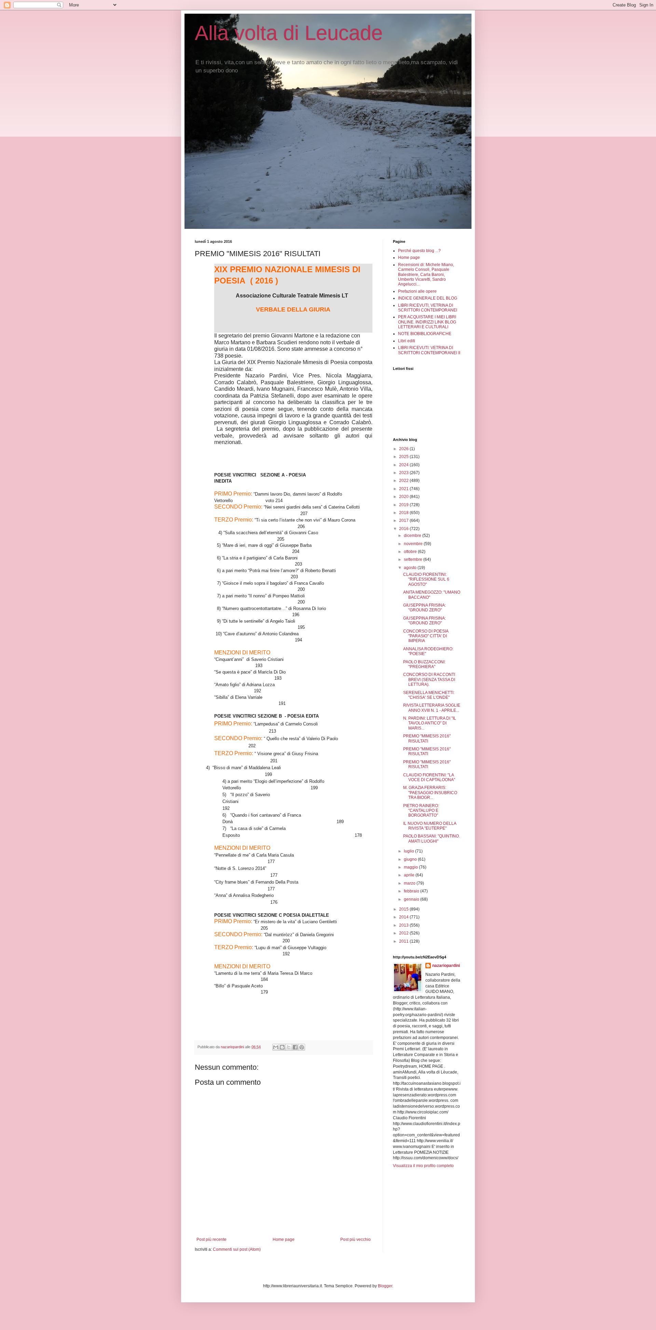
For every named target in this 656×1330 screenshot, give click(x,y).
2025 (404, 456)
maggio (411, 867)
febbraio (412, 891)
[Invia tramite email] (275, 1047)
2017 (404, 520)
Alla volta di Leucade (289, 33)
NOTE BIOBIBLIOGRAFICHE (424, 333)
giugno (411, 859)
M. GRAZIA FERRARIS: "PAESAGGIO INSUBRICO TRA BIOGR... (430, 792)
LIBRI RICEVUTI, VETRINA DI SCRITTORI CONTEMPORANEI (427, 308)
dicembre (413, 535)
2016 (404, 528)
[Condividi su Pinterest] (301, 1047)
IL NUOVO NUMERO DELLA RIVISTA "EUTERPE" (429, 826)
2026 (404, 448)
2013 (404, 925)
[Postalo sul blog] (282, 1047)
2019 (404, 504)
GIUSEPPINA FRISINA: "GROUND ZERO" (424, 607)
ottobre (411, 551)
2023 (404, 472)
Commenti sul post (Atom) (237, 1249)
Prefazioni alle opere (417, 291)
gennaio (412, 899)
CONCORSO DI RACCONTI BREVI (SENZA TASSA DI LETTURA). (429, 679)
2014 (404, 917)
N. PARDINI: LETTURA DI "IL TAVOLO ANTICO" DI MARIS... (429, 723)
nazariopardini (446, 965)
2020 (404, 496)
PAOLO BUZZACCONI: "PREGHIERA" (424, 664)
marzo (410, 883)
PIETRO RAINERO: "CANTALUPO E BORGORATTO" (421, 810)
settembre (413, 559)
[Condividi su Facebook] (295, 1047)
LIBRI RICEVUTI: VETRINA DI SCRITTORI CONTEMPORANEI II (429, 350)
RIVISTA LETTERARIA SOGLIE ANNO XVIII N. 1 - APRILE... (431, 707)
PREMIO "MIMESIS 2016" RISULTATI (427, 738)
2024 (404, 464)
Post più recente (211, 1239)
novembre (414, 543)
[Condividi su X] (288, 1047)
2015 (404, 909)
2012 (404, 933)
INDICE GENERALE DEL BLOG (427, 298)
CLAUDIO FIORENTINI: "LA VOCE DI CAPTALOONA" (429, 777)
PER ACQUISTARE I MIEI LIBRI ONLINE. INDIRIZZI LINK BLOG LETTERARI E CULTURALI (427, 322)
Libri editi (406, 340)
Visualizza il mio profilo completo (423, 1165)
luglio (409, 851)
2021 (404, 488)
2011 (404, 941)
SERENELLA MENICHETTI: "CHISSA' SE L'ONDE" (428, 695)
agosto (411, 567)
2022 (404, 480)
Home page (284, 1239)
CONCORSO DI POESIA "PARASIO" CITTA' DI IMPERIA (425, 636)
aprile (409, 875)
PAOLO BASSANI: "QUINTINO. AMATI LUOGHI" (431, 838)
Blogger (385, 1286)
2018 (404, 512)
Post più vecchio (355, 1239)
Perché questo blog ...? (419, 250)
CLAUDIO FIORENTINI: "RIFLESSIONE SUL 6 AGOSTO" (426, 579)
